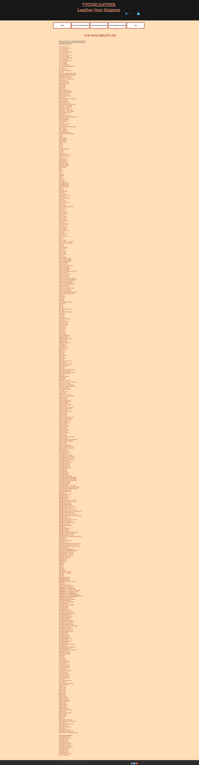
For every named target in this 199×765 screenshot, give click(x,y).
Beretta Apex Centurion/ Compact (67, 98)
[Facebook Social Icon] (132, 763)
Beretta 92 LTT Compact (65, 93)
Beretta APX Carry (63, 100)
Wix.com (84, 762)
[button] (138, 13)
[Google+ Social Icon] (137, 763)
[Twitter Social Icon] (134, 763)
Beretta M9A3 (62, 97)
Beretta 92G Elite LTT (64, 90)
